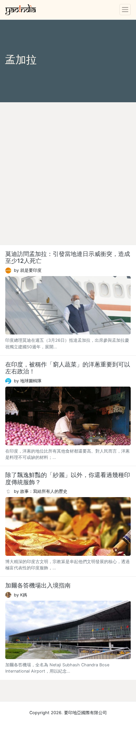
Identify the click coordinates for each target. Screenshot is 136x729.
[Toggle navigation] (125, 9)
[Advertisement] (68, 173)
